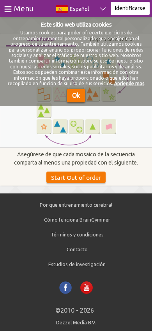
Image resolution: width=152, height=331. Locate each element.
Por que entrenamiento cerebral (76, 205)
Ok (76, 95)
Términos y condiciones (77, 234)
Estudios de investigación (77, 264)
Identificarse (130, 8)
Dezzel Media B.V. (76, 322)
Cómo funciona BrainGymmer (77, 219)
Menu (24, 8)
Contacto (77, 249)
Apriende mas (129, 83)
